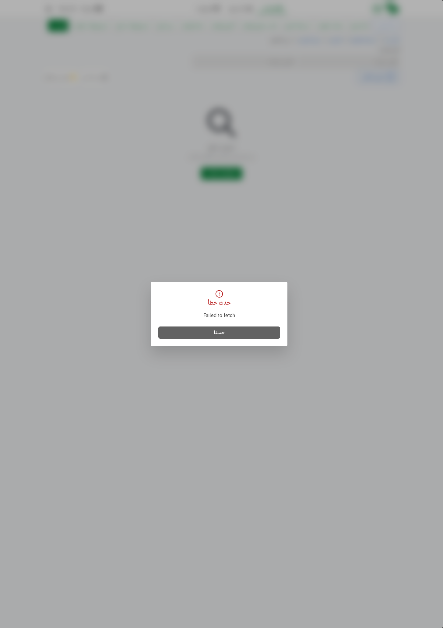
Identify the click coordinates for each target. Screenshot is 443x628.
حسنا (219, 332)
